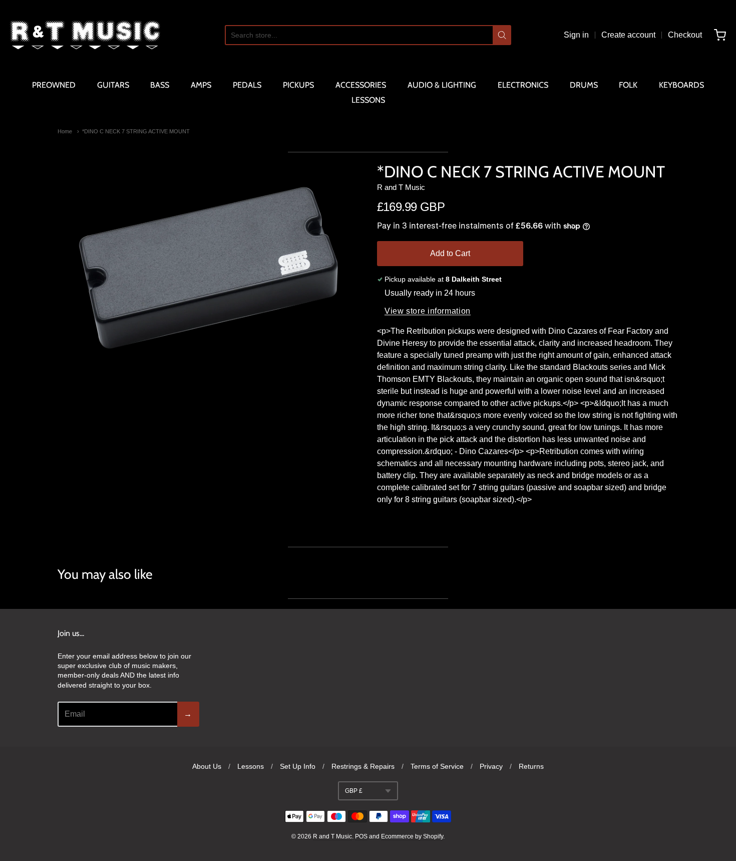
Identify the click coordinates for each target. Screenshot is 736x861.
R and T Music (401, 187)
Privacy (491, 766)
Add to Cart (450, 253)
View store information (428, 311)
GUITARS (113, 85)
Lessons (250, 766)
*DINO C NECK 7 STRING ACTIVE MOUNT (136, 131)
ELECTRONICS (523, 85)
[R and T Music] (85, 35)
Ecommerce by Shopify (412, 836)
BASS (159, 85)
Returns (531, 766)
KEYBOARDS (681, 85)
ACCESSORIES (360, 85)
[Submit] (502, 35)
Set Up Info (297, 766)
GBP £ (353, 790)
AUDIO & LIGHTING (442, 85)
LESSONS (368, 100)
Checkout (685, 35)
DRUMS (584, 85)
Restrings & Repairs (363, 766)
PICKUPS (298, 85)
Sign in (576, 35)
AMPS (201, 85)
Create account (628, 35)
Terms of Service (437, 766)
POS (361, 836)
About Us (206, 766)
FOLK (628, 85)
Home (65, 131)
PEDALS (247, 85)
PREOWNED (54, 85)
